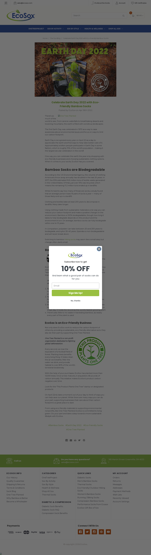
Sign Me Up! (76, 293)
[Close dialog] (99, 249)
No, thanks (75, 300)
